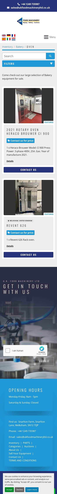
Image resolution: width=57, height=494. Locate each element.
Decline (19, 489)
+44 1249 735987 (30, 4)
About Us (14, 450)
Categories (15, 446)
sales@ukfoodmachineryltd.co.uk (30, 7)
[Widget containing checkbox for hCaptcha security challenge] (25, 350)
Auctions (29, 446)
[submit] (50, 56)
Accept (9, 489)
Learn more (32, 489)
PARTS (26, 442)
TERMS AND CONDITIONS (22, 460)
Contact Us (29, 170)
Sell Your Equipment (20, 453)
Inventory (14, 442)
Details (10, 161)
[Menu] (46, 37)
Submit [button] (44, 361)
